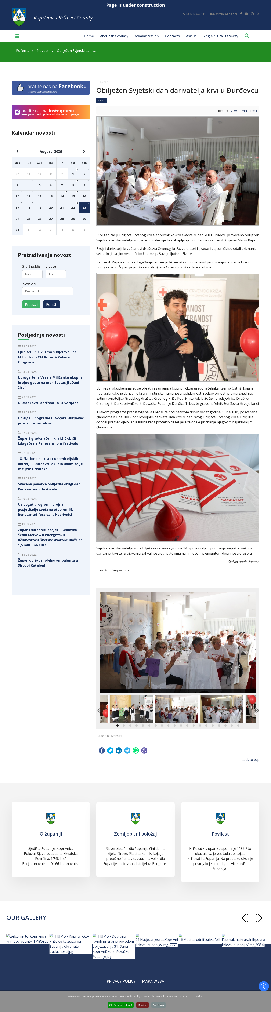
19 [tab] (232, 726)
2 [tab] (124, 726)
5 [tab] (143, 726)
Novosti (102, 100)
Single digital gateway (220, 36)
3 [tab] (130, 726)
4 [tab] (136, 726)
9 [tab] (168, 726)
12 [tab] (187, 726)
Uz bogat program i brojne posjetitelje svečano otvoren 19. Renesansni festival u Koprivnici (45, 509)
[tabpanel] (177, 709)
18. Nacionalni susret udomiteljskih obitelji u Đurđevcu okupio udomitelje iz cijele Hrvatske (50, 463)
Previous (99, 710)
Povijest (220, 833)
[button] (259, 918)
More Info (158, 1005)
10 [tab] (175, 726)
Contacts (172, 36)
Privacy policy (121, 981)
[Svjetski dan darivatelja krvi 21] (177, 327)
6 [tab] (149, 726)
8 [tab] (162, 726)
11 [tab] (181, 726)
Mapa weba (153, 981)
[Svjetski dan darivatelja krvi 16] (177, 487)
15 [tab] (206, 726)
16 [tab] (213, 726)
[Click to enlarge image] (178, 642)
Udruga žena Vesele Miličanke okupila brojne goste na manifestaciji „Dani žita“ (50, 382)
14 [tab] (200, 726)
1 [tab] (117, 726)
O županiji (51, 833)
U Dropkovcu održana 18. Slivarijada (48, 403)
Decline (142, 1005)
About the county (114, 36)
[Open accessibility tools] (264, 986)
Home (89, 36)
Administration (147, 36)
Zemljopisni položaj (135, 833)
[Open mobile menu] (16, 36)
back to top (250, 759)
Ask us (191, 36)
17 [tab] (219, 726)
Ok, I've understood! (120, 1005)
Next (256, 710)
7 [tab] (155, 726)
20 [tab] (238, 726)
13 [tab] (194, 726)
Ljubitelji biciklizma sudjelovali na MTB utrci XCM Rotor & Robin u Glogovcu (47, 357)
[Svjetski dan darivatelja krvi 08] (177, 171)
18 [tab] (225, 726)
